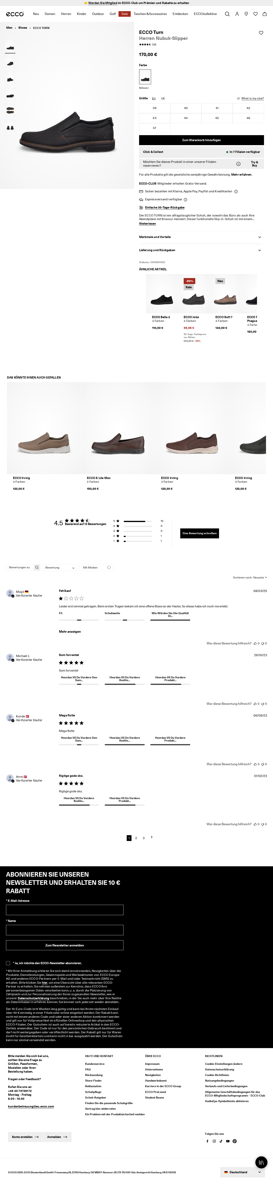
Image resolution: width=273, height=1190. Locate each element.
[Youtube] (227, 1141)
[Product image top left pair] (10, 110)
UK (163, 98)
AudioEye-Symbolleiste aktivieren (227, 1101)
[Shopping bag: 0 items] (264, 14)
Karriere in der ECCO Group (163, 1086)
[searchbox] (19, 567)
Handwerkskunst (156, 1080)
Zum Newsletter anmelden (64, 945)
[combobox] (60, 567)
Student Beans (154, 1097)
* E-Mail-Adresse (17, 901)
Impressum (152, 1063)
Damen (50, 14)
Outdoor (98, 14)
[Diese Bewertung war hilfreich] (255, 643)
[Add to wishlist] (261, 33)
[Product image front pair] (10, 126)
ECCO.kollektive (205, 14)
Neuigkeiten (153, 1075)
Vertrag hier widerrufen (100, 1108)
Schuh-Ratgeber (95, 1097)
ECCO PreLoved (155, 1092)
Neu (36, 14)
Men (9, 28)
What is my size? (252, 98)
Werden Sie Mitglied (102, 3)
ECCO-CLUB (147, 183)
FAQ (88, 1069)
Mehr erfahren (241, 174)
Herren (66, 14)
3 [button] (143, 838)
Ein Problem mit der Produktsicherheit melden (115, 1114)
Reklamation (93, 1086)
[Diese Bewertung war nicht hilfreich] (262, 643)
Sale (125, 14)
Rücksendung (94, 1075)
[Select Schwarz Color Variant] (145, 76)
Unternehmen (154, 1069)
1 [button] (129, 838)
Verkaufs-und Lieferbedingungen (226, 1086)
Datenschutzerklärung (33, 998)
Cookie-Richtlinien (217, 1075)
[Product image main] (10, 62)
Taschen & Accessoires (150, 14)
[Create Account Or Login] (236, 14)
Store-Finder (93, 1080)
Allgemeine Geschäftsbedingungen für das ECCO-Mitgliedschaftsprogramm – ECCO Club (235, 1093)
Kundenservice (95, 1063)
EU (154, 98)
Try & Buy (254, 163)
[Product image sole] (10, 94)
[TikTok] (221, 1141)
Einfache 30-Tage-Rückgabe (165, 207)
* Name (11, 921)
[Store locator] (246, 14)
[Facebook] (207, 1141)
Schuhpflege (93, 1092)
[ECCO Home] (15, 14)
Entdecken (180, 14)
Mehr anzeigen (70, 631)
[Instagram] (214, 1141)
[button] (201, 152)
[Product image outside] (10, 45)
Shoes (22, 28)
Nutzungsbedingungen (219, 1080)
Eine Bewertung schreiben (200, 533)
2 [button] (136, 838)
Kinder (81, 14)
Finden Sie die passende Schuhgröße (109, 1103)
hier (45, 982)
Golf (113, 14)
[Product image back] (10, 78)
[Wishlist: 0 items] (255, 14)
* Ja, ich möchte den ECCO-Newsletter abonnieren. (47, 963)
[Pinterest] (234, 1141)
